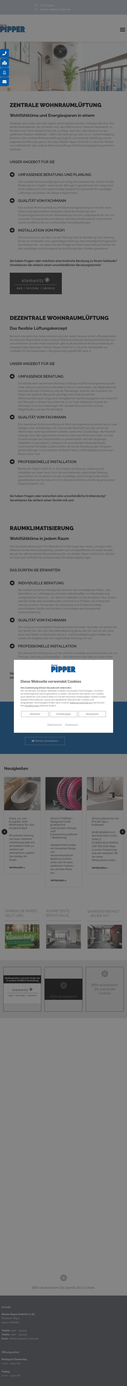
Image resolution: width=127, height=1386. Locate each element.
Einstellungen (63, 714)
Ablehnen (35, 714)
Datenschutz (54, 724)
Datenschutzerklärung (81, 702)
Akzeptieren (92, 714)
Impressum (71, 724)
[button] (4, 53)
